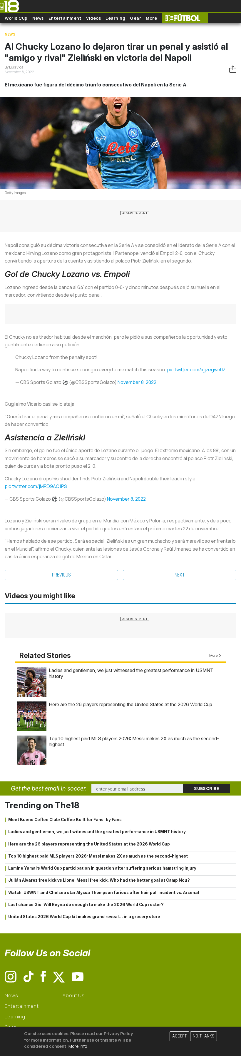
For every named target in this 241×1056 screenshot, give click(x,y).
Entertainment (65, 18)
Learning (115, 18)
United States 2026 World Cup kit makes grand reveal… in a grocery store (84, 916)
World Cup (16, 18)
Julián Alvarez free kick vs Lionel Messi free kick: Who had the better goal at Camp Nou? (99, 880)
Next (180, 575)
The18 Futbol (185, 18)
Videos (93, 18)
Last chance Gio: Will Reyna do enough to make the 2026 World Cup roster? (86, 904)
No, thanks (203, 1036)
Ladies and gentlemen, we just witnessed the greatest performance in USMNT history (97, 831)
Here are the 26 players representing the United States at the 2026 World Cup (130, 704)
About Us (74, 995)
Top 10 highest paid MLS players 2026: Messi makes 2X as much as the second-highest (98, 856)
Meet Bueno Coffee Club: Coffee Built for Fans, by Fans (65, 819)
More (151, 18)
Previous (61, 575)
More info (77, 1046)
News (38, 18)
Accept (179, 1036)
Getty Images (15, 192)
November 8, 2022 (137, 382)
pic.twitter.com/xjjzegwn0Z (196, 369)
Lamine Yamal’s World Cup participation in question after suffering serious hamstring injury (102, 868)
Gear (135, 18)
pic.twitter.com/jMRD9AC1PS (36, 486)
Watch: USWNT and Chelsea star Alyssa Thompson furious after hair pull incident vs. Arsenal (103, 892)
